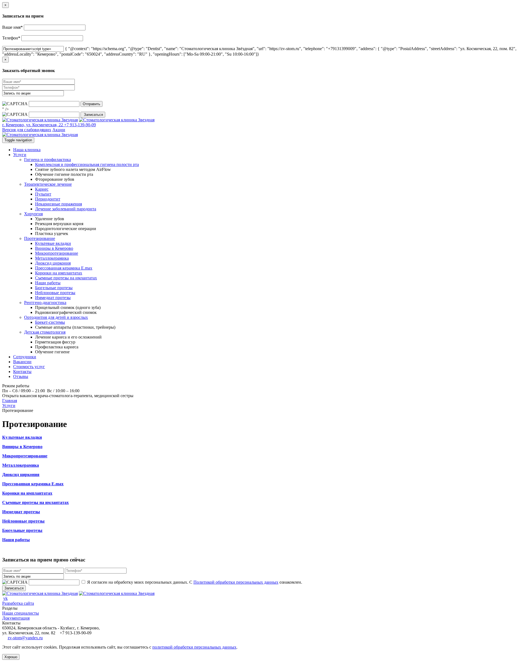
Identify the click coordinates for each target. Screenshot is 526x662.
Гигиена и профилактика (47, 159)
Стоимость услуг (29, 366)
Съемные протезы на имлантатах (66, 278)
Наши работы (48, 282)
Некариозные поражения (58, 204)
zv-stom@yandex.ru (25, 637)
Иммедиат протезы (53, 297)
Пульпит (43, 194)
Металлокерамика (52, 258)
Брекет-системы (50, 322)
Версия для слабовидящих (26, 129)
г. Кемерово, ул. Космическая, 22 (32, 124)
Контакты (22, 371)
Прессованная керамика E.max (63, 268)
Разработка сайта (18, 603)
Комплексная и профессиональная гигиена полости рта (87, 164)
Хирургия (33, 213)
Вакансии (22, 361)
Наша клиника (27, 149)
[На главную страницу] (40, 120)
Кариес (41, 189)
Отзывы (20, 376)
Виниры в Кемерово (54, 248)
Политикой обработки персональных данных (235, 582)
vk (5, 598)
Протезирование (39, 238)
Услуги (19, 154)
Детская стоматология (44, 332)
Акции (58, 129)
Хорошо (10, 657)
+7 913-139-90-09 (79, 124)
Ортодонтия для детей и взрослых (56, 317)
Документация (16, 618)
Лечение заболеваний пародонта (65, 209)
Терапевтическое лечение (48, 184)
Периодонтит (47, 199)
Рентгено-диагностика (45, 302)
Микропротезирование (56, 253)
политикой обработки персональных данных (194, 647)
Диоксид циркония (53, 263)
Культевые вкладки (53, 243)
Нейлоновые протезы (55, 292)
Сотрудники (24, 356)
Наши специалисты (20, 613)
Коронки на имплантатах (58, 273)
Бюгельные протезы (54, 287)
